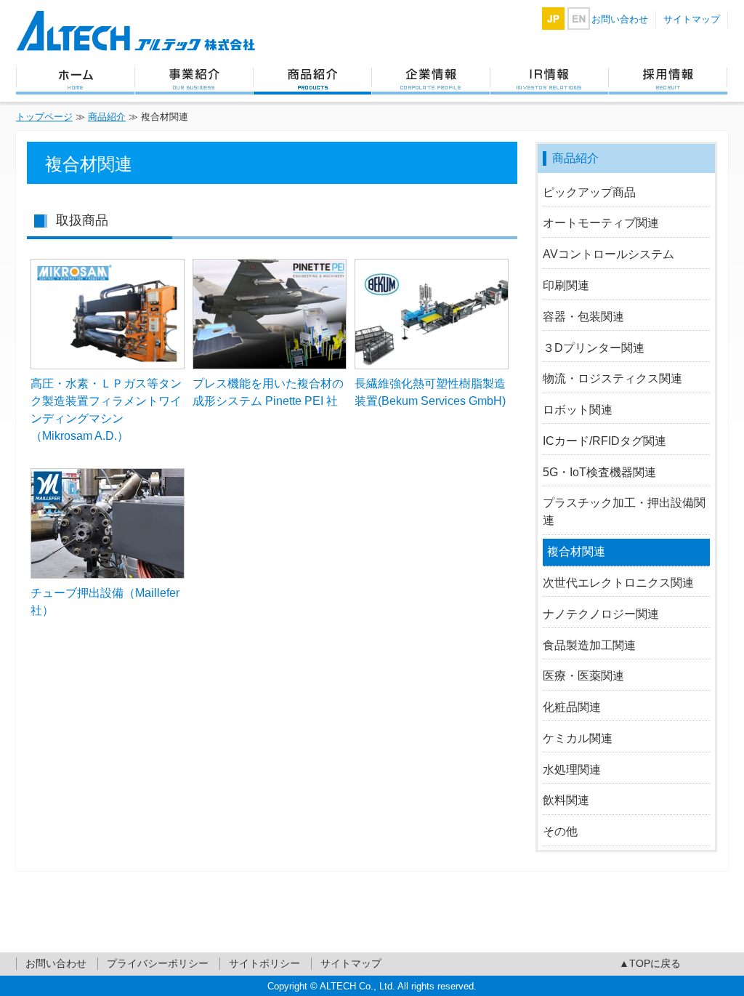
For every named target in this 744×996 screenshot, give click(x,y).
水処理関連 (572, 769)
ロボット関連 (577, 409)
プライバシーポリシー (158, 963)
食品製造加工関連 (589, 645)
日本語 (553, 18)
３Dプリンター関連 (593, 348)
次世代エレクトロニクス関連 (618, 583)
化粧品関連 (572, 707)
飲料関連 (566, 800)
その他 (560, 831)
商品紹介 (312, 80)
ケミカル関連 (577, 738)
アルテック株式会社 (136, 31)
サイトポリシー (264, 963)
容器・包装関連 (583, 316)
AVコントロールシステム (608, 254)
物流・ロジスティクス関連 (612, 378)
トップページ (75, 80)
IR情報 (549, 80)
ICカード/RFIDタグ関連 (604, 441)
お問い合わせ (619, 19)
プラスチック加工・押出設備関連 (624, 511)
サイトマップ (691, 19)
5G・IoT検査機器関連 (599, 472)
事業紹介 (193, 80)
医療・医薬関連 (583, 676)
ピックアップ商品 (589, 192)
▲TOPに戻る (650, 963)
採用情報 (667, 80)
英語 (578, 18)
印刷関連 (566, 285)
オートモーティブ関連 (601, 223)
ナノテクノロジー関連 (601, 614)
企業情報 (430, 80)
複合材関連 (576, 551)
